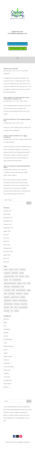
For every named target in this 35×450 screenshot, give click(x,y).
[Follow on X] (17, 436)
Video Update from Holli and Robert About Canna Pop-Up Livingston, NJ (16, 98)
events (28, 283)
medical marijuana (8, 304)
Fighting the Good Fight (11, 68)
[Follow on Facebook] (14, 436)
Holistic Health (7, 175)
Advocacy (23, 169)
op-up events (24, 304)
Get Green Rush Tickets (17, 48)
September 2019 (8, 228)
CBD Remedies (19, 172)
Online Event (7, 370)
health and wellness (20, 290)
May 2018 (6, 262)
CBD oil (27, 276)
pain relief (6, 307)
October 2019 (7, 224)
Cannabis (26, 139)
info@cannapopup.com (18, 33)
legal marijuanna (15, 297)
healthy (28, 290)
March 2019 (7, 245)
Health (26, 71)
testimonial (6, 311)
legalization (6, 297)
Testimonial (7, 377)
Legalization (7, 73)
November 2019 (8, 221)
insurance (26, 293)
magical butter (7, 300)
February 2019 (8, 248)
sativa (15, 307)
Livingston (22, 297)
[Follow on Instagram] (20, 436)
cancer (16, 269)
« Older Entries (8, 200)
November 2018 (8, 251)
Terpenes (6, 373)
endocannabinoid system (10, 283)
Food (22, 286)
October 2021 (7, 211)
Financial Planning (8, 346)
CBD (16, 276)
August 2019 (7, 231)
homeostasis (12, 293)
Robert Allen (8, 71)
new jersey (16, 304)
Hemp (5, 293)
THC (12, 311)
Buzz (22, 71)
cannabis (21, 273)
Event (5, 343)
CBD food (21, 276)
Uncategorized (8, 380)
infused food (19, 293)
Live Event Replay (9, 366)
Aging (21, 139)
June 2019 (6, 238)
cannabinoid (7, 172)
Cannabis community (9, 276)
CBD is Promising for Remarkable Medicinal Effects (17, 166)
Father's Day (7, 286)
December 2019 (8, 217)
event (24, 283)
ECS (10, 280)
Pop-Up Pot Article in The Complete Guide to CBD (17, 120)
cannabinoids (15, 273)
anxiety (5, 269)
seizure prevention (23, 307)
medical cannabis (23, 300)
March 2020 (7, 214)
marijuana (14, 300)
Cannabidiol (22, 269)
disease (6, 280)
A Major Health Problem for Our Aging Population (15, 136)
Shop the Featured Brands (17, 43)
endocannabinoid (17, 280)
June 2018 (6, 258)
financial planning (15, 286)
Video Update (23, 101)
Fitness (6, 349)
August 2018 (7, 255)
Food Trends (7, 290)
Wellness (12, 142)
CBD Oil (12, 172)
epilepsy (19, 283)
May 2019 (6, 241)
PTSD (11, 307)
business (11, 269)
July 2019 (6, 234)
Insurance (6, 360)
